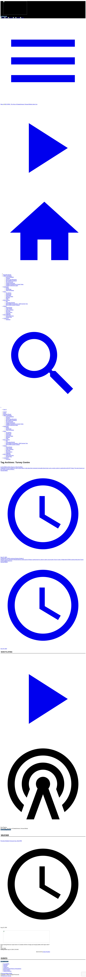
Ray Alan (8, 311)
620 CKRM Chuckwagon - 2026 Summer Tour (17, 303)
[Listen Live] (43, 698)
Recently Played (7, 274)
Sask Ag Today (9, 296)
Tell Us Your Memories (11, 279)
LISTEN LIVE (4, 16)
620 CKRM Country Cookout (13, 305)
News (4, 291)
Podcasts (8, 313)
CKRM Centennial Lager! (12, 285)
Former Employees (10, 283)
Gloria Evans (9, 307)
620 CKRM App (7, 314)
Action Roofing (46, 951)
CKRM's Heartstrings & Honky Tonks (14, 284)
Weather (8, 297)
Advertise (8, 319)
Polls (7, 299)
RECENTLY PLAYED (6, 829)
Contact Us (6, 318)
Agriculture (8, 295)
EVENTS (4, 958)
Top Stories (8, 292)
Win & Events (6, 300)
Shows (5, 306)
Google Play (9, 317)
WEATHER (5, 835)
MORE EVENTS (4, 961)
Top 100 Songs (9, 282)
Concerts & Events (10, 302)
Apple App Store (10, 316)
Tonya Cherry (9, 312)
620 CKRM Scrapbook (11, 280)
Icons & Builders (10, 277)
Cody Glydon (9, 308)
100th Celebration (7, 275)
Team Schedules (10, 290)
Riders (7, 288)
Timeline (8, 278)
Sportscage (6, 286)
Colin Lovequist (9, 309)
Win (7, 301)
